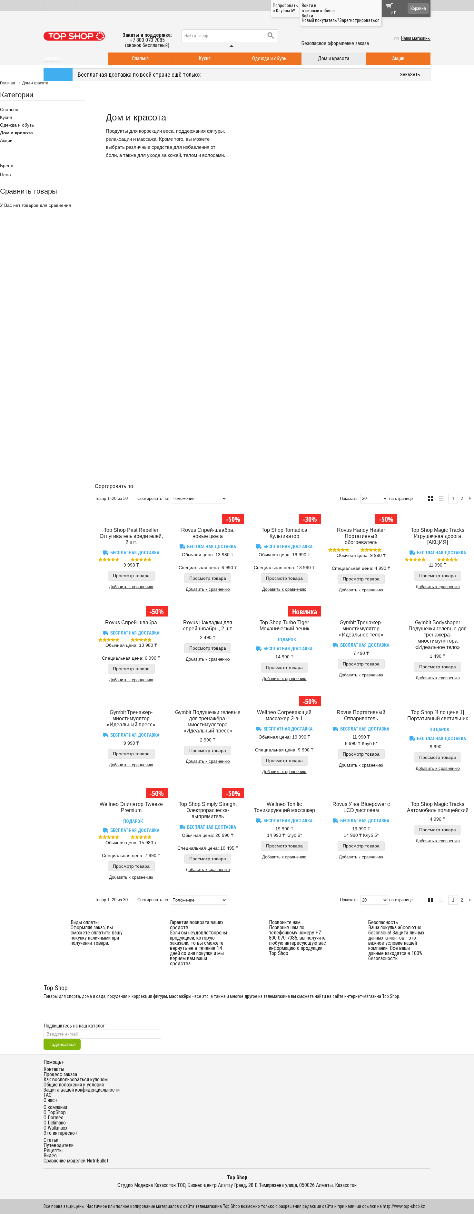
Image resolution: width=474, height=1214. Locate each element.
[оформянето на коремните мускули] (131, 699)
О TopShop (55, 1112)
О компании (55, 1107)
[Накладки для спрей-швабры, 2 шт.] (208, 610)
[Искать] (270, 35)
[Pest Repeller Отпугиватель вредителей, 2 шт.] (131, 517)
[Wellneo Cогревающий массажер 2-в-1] (284, 699)
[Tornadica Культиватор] (284, 517)
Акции (398, 58)
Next (470, 498)
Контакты (54, 1069)
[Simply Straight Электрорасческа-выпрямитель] (208, 791)
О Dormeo (54, 1117)
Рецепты (53, 1150)
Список (439, 498)
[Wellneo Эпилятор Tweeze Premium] (131, 791)
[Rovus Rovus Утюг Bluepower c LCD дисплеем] (361, 791)
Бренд (6, 165)
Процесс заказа (60, 1074)
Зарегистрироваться (359, 20)
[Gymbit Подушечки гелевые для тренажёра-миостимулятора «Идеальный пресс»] (208, 699)
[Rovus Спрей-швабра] (131, 610)
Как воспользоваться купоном (76, 1079)
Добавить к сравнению (131, 586)
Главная (7, 83)
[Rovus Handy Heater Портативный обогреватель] (361, 517)
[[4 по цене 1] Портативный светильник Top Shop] (437, 699)
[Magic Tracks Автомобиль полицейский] (437, 791)
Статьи (51, 1140)
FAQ (48, 1095)
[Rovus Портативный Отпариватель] (361, 699)
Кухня (205, 58)
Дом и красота (333, 58)
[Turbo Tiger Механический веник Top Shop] (284, 610)
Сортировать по (152, 498)
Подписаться (62, 1044)
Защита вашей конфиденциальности (82, 1090)
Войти (307, 15)
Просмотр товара (131, 575)
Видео (50, 1155)
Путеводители (59, 1145)
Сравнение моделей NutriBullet (76, 1161)
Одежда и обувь (269, 58)
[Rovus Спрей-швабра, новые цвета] (208, 517)
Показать (349, 498)
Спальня (140, 58)
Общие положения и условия (74, 1085)
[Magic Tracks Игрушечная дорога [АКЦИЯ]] (437, 517)
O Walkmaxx (55, 1128)
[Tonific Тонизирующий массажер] (284, 791)
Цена (5, 174)
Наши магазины (415, 38)
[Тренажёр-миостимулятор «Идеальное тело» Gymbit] (361, 610)
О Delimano (55, 1123)
